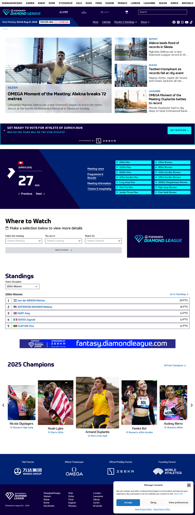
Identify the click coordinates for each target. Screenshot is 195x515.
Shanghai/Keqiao (12, 3)
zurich (174, 3)
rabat (41, 3)
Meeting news (95, 169)
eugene (109, 3)
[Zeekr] (106, 140)
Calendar (106, 22)
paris (99, 3)
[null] (23, 241)
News (95, 22)
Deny (153, 502)
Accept (128, 502)
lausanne (149, 3)
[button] (188, 485)
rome (52, 3)
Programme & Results (95, 176)
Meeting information (99, 183)
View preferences (178, 502)
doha (89, 3)
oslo (79, 3)
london (135, 3)
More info (178, 494)
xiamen (30, 3)
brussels (187, 3)
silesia (163, 3)
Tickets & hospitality (99, 189)
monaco (122, 3)
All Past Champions (173, 366)
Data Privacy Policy (143, 509)
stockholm (65, 3)
